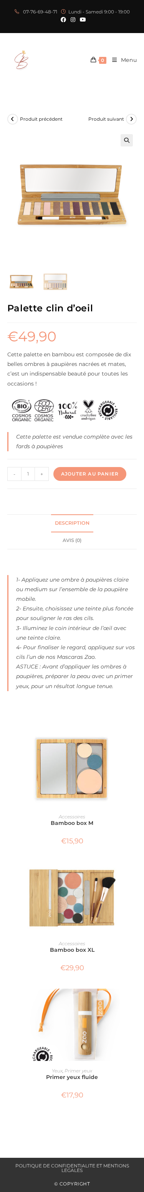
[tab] (72, 523)
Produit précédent (41, 119)
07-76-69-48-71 (39, 12)
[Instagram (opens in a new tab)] (73, 19)
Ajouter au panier (90, 474)
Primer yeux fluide (72, 1077)
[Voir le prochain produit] (131, 119)
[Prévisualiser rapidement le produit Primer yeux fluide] (134, 1002)
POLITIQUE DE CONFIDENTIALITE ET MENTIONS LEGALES (72, 1168)
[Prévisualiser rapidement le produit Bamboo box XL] (134, 875)
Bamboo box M (72, 823)
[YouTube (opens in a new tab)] (82, 19)
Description (72, 523)
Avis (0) (72, 540)
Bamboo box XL (72, 949)
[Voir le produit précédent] (12, 119)
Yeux (57, 1071)
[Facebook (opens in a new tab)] (63, 19)
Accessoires (72, 817)
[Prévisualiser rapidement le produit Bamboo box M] (134, 748)
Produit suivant (106, 119)
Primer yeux (78, 1071)
